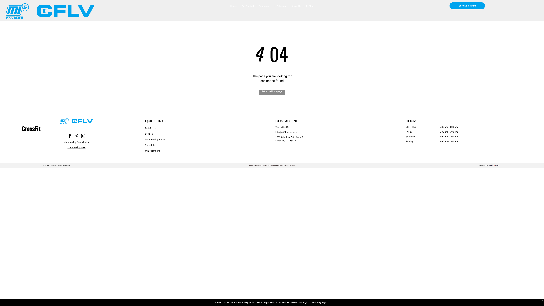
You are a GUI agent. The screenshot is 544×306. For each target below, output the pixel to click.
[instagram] (83, 136)
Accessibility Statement (286, 165)
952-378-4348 (282, 127)
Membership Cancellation (77, 142)
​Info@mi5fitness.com (286, 132)
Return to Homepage (272, 91)
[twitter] (76, 136)
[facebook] (69, 136)
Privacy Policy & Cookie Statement (262, 165)
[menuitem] (233, 6)
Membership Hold (77, 147)
